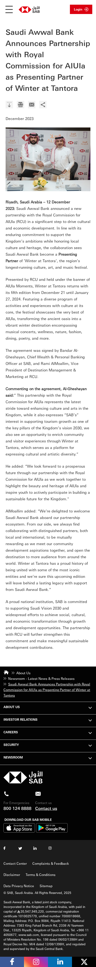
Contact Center (15, 863)
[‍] (9, 105)
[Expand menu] (90, 707)
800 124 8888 (17, 808)
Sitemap (46, 886)
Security (11, 745)
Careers (10, 732)
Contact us (46, 808)
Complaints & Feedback (50, 863)
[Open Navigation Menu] (9, 9)
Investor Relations (20, 719)
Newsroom (13, 757)
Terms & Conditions (40, 874)
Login (78, 9)
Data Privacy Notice (18, 886)
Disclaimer (11, 874)
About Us (11, 707)
